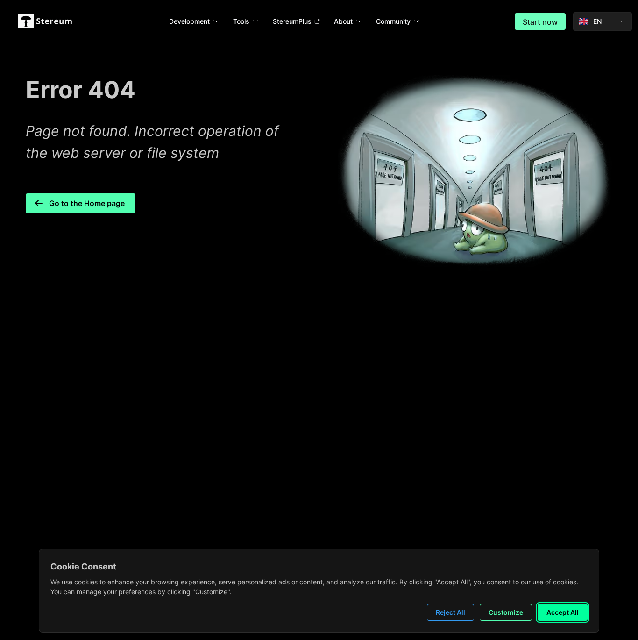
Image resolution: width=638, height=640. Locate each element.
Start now (540, 22)
